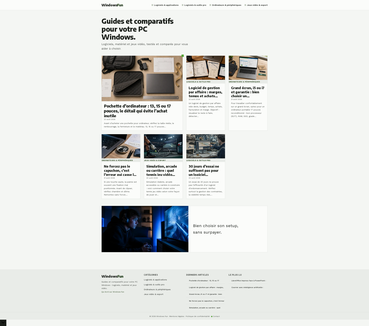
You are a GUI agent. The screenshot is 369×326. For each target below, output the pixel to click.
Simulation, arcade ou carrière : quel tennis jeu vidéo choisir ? (204, 308)
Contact (216, 316)
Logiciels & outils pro (195, 5)
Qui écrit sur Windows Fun (112, 292)
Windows (112, 5)
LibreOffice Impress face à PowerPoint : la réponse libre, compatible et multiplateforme (248, 281)
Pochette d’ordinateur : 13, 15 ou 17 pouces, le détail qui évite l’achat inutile (206, 281)
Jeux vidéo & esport (257, 5)
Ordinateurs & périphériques (226, 5)
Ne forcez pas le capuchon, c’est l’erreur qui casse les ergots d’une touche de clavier (206, 301)
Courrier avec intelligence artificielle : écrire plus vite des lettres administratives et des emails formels (247, 287)
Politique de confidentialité (198, 316)
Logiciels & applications (166, 5)
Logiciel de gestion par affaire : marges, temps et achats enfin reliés (206, 287)
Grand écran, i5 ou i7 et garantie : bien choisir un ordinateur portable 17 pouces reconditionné (206, 294)
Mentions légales (176, 316)
